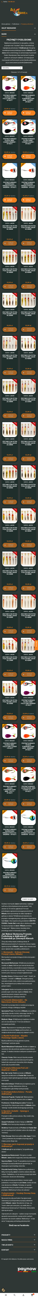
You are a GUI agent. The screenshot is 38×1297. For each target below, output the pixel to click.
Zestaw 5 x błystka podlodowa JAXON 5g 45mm (28, 443)
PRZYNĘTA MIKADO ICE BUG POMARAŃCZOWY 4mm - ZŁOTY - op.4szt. (9, 790)
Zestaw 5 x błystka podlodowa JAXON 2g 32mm (9, 615)
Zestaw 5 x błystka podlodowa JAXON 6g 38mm (28, 529)
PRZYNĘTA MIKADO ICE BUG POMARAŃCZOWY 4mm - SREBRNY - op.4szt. (28, 747)
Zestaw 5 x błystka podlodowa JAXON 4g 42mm (28, 658)
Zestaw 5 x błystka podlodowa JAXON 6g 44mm (28, 486)
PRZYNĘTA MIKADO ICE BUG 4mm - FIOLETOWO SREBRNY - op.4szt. (28, 702)
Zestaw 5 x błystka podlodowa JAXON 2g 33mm (28, 400)
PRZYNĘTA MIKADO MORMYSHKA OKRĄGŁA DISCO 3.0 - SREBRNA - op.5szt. (28, 185)
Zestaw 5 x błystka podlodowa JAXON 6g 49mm (9, 227)
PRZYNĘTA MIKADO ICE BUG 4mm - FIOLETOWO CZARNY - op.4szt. (10, 746)
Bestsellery (12, 68)
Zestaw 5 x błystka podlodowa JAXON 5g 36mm (9, 529)
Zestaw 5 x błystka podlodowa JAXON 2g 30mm (9, 400)
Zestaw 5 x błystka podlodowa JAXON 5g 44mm (28, 313)
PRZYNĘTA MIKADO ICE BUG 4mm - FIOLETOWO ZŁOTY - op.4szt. (10, 98)
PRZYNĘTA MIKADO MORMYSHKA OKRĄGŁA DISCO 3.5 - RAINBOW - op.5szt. (10, 875)
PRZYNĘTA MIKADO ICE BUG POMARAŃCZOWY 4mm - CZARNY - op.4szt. (28, 99)
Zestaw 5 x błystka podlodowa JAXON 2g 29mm (9, 443)
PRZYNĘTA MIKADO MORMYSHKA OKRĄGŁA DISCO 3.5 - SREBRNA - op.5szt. (10, 185)
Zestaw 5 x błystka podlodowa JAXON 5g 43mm (9, 486)
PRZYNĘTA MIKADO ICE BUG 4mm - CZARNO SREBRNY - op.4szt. (9, 141)
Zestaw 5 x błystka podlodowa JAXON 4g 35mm (9, 313)
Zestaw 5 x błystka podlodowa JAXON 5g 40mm (28, 356)
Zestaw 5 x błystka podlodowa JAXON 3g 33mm (9, 572)
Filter (36, 644)
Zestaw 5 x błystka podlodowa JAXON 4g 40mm (9, 270)
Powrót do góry (29, 899)
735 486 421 (11, 1)
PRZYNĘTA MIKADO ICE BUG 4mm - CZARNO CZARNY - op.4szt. (28, 141)
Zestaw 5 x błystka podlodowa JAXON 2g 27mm (9, 658)
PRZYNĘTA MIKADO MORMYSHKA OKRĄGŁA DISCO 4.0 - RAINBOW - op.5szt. (28, 832)
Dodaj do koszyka (8, 113)
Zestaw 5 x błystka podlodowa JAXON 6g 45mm (28, 270)
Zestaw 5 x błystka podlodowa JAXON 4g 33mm (9, 701)
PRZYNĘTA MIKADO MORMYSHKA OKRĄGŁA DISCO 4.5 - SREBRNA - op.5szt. (10, 832)
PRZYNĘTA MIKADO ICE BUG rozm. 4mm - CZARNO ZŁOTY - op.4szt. (28, 789)
